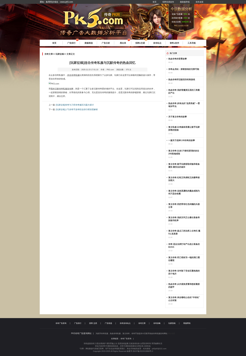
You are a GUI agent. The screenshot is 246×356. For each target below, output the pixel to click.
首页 (154, 2)
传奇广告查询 (61, 323)
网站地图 (171, 333)
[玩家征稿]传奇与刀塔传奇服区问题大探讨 (75, 105)
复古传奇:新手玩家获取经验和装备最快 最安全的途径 (184, 165)
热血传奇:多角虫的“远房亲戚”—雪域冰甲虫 (184, 104)
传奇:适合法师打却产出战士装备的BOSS (184, 245)
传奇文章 (142, 323)
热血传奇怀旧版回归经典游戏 (181, 79)
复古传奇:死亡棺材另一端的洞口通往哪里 (184, 258)
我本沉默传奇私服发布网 (62, 89)
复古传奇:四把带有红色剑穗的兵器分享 (184, 205)
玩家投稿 (172, 323)
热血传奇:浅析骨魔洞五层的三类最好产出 (184, 91)
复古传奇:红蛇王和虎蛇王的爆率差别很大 (184, 179)
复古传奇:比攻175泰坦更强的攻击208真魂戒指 (183, 152)
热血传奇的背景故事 (177, 59)
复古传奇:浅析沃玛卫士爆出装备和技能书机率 (184, 218)
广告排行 (77, 323)
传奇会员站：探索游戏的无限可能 (183, 69)
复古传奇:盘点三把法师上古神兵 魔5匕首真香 (184, 232)
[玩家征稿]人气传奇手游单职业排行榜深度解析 (77, 109)
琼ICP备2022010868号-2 (143, 351)
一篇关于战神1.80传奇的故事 (181, 140)
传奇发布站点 (125, 323)
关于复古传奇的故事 (177, 117)
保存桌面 (199, 2)
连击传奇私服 (73, 75)
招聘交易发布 (168, 2)
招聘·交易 (93, 323)
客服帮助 (187, 323)
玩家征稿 (60, 54)
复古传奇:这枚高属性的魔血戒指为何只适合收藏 (184, 192)
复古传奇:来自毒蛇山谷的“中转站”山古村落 (184, 298)
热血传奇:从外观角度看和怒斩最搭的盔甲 (184, 285)
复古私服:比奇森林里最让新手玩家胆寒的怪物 (184, 128)
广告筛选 (108, 323)
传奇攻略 (157, 323)
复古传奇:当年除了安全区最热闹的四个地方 (184, 272)
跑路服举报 (185, 2)
